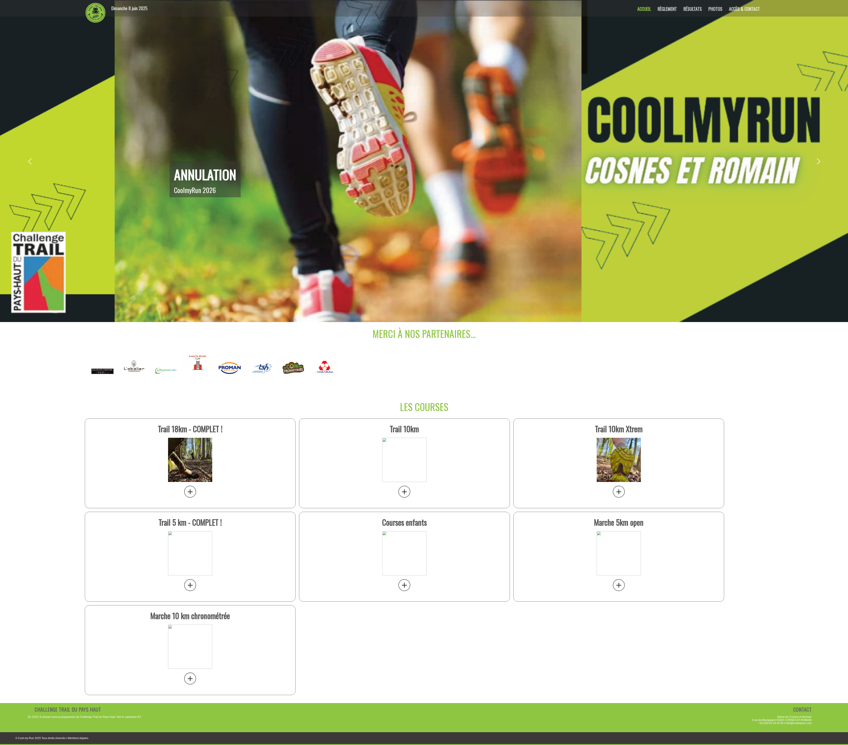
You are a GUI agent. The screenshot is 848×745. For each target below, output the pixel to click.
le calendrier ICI (131, 716)
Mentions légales (78, 738)
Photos (715, 9)
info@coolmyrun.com (799, 723)
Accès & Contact (744, 9)
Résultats (692, 9)
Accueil (644, 9)
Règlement (667, 9)
